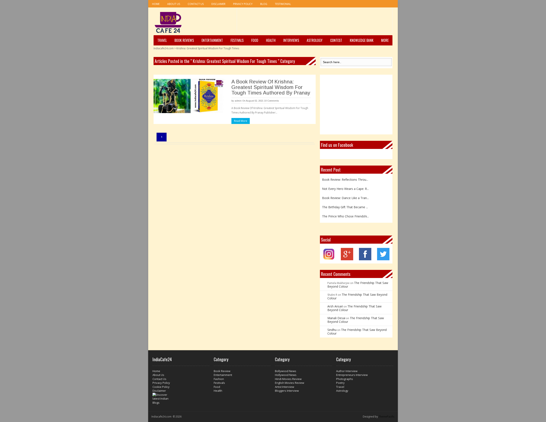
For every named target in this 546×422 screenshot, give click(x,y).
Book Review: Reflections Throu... (345, 178)
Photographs (344, 379)
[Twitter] (383, 259)
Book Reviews (184, 40)
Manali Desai (336, 318)
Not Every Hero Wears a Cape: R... (345, 187)
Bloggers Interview (287, 391)
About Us (173, 4)
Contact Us (196, 4)
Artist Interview (284, 387)
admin (238, 100)
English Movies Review (289, 383)
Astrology (314, 40)
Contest (336, 40)
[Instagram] (329, 259)
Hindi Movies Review (288, 379)
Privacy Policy (243, 4)
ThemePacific (387, 416)
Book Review (222, 371)
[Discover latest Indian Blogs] (181, 399)
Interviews (291, 40)
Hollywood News (285, 375)
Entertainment (212, 40)
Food (254, 40)
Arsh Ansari (335, 306)
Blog (263, 4)
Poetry (340, 383)
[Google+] (347, 259)
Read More (240, 121)
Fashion (219, 379)
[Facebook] (365, 259)
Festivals (237, 40)
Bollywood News (285, 371)
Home (156, 4)
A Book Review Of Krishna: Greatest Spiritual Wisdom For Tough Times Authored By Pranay (270, 87)
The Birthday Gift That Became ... (345, 206)
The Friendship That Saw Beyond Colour (357, 284)
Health (271, 40)
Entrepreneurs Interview (352, 375)
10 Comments (271, 100)
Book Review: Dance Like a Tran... (345, 196)
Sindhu (332, 330)
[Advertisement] (314, 21)
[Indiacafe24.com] (168, 22)
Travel (162, 40)
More (385, 40)
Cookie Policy (161, 387)
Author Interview (346, 371)
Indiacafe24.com (164, 48)
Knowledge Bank (361, 40)
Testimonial (283, 4)
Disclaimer (218, 4)
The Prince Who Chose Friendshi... (345, 215)
